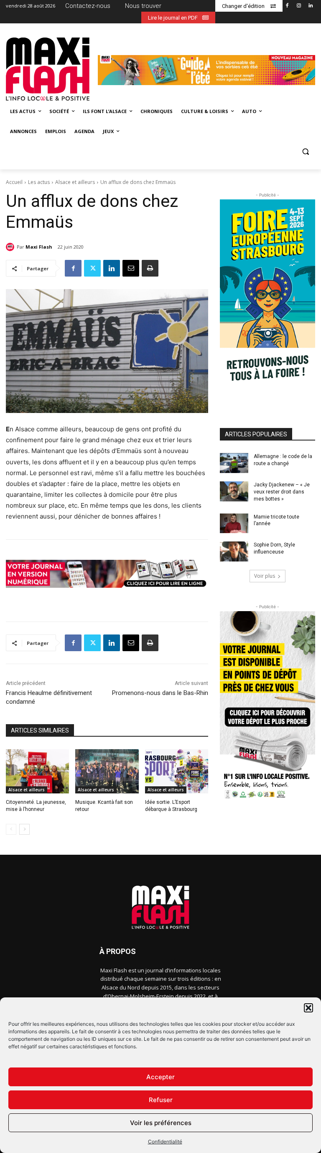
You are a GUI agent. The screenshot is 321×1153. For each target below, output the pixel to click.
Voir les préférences (160, 1123)
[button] (308, 1008)
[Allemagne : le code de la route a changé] (234, 463)
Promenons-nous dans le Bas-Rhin (160, 693)
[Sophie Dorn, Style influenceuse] (234, 551)
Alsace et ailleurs (75, 182)
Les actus (39, 182)
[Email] (130, 268)
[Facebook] (287, 6)
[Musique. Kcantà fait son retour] (106, 771)
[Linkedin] (310, 6)
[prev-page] (11, 829)
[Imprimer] (150, 268)
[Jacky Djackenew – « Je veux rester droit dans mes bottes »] (234, 491)
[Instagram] (298, 6)
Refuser (161, 1100)
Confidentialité (165, 1141)
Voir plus (264, 575)
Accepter (160, 1077)
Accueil (14, 182)
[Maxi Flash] (11, 247)
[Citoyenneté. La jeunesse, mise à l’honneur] (37, 771)
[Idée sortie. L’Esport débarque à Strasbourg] (176, 771)
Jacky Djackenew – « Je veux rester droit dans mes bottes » (282, 492)
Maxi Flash (38, 247)
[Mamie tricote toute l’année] (234, 524)
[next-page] (24, 829)
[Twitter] (92, 268)
